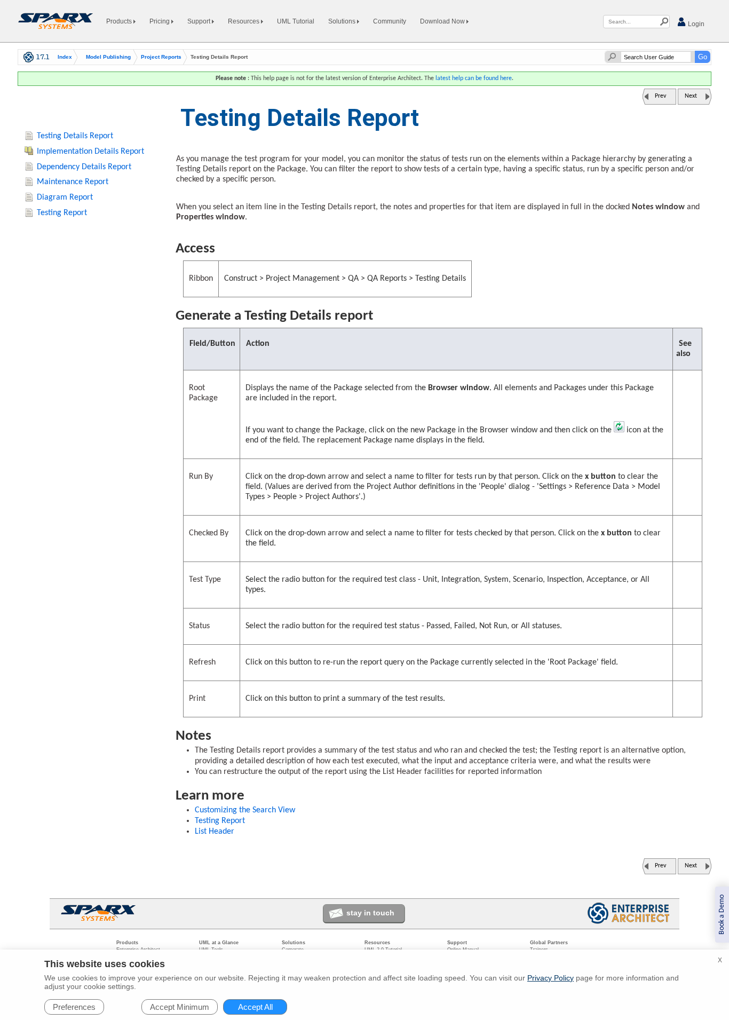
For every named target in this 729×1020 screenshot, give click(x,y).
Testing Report (220, 821)
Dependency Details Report (84, 167)
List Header (214, 831)
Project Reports (161, 57)
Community (389, 21)
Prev (660, 96)
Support (199, 21)
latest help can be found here (473, 78)
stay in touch (370, 912)
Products (119, 21)
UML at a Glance (219, 942)
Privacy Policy (550, 978)
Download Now (443, 21)
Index (65, 57)
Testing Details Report (75, 136)
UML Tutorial (295, 21)
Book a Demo (722, 915)
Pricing (160, 21)
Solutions (342, 21)
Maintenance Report (72, 182)
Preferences (74, 1006)
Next (691, 96)
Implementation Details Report (90, 151)
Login (695, 24)
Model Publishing (108, 57)
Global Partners (549, 942)
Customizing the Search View (245, 810)
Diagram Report (65, 197)
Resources (244, 21)
